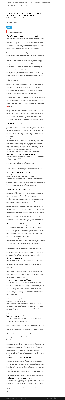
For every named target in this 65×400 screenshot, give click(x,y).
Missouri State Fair (46, 2)
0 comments (25, 17)
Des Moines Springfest (24, 2)
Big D (9, 2)
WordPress (26, 398)
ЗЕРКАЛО (9, 27)
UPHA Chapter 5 (23, 5)
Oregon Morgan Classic (13, 5)
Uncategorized (19, 17)
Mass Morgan (37, 2)
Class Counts (15, 2)
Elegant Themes (15, 398)
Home (31, 2)
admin (9, 17)
